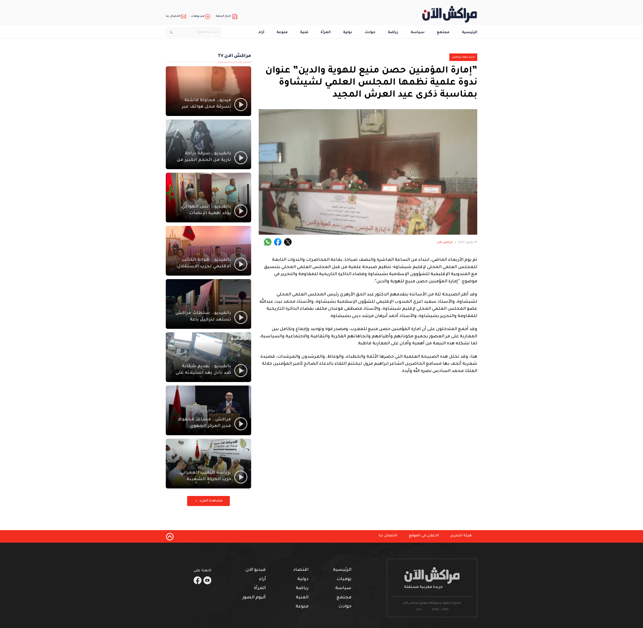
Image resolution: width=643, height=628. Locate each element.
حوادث (370, 33)
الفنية (302, 597)
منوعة (282, 33)
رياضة (393, 33)
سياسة (417, 33)
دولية (347, 33)
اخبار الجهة (223, 16)
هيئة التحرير (461, 536)
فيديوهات (197, 16)
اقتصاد (300, 570)
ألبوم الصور (254, 597)
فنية (304, 33)
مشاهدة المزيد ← (208, 501)
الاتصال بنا (173, 16)
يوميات (344, 579)
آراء (261, 33)
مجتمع (443, 33)
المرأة (325, 33)
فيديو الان (256, 570)
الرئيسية (469, 33)
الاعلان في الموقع (424, 536)
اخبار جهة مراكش (463, 57)
